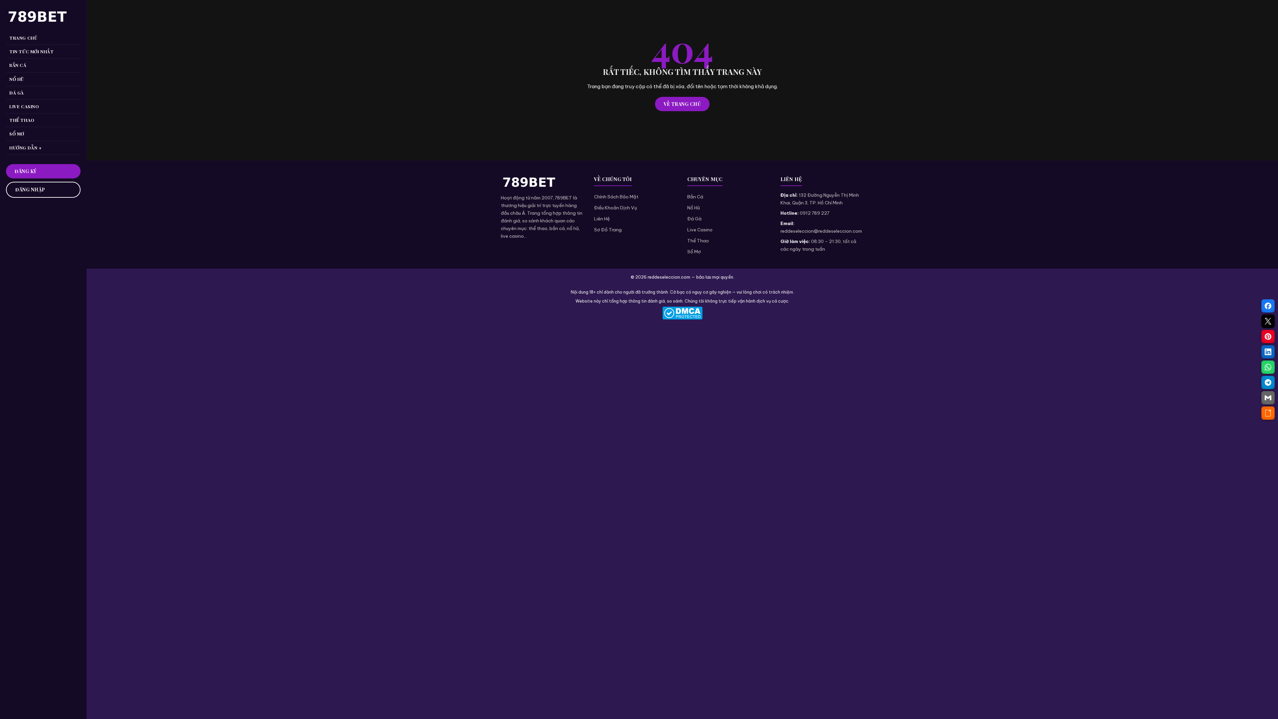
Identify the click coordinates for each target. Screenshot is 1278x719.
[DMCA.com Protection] (682, 313)
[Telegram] (1268, 382)
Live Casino (700, 230)
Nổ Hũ (693, 208)
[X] (1268, 321)
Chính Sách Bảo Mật (616, 197)
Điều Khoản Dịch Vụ (615, 208)
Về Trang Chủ (682, 104)
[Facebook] (1268, 306)
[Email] (1268, 397)
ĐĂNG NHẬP (30, 189)
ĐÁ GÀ (16, 93)
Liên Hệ (602, 219)
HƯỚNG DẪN (23, 147)
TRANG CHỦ (23, 38)
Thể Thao (698, 241)
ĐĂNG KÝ (26, 171)
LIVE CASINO (24, 106)
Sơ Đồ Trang (608, 230)
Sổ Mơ (694, 252)
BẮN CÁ (18, 65)
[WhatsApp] (1268, 367)
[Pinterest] (1268, 336)
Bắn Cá (695, 197)
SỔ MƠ (16, 133)
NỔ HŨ (16, 79)
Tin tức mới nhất (31, 51)
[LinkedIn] (1268, 352)
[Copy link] (1268, 413)
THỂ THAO (22, 120)
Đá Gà (694, 219)
